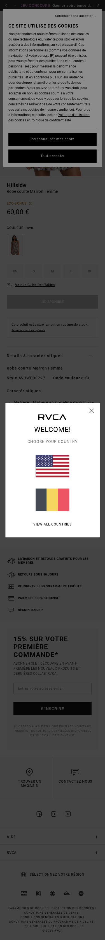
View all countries (52, 524)
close (91, 410)
